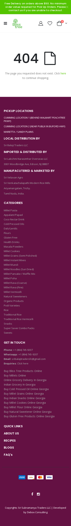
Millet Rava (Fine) (13, 287)
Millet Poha (10, 278)
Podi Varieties (12, 305)
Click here (23, 363)
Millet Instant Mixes (15, 260)
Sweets (8, 332)
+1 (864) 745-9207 (23, 350)
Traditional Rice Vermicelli (18, 319)
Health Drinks (12, 242)
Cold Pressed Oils (14, 224)
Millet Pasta (10, 210)
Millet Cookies (12, 251)
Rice (6, 310)
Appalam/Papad (13, 215)
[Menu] (5, 23)
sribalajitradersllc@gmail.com (28, 359)
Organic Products (14, 301)
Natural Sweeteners (15, 296)
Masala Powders (13, 246)
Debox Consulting (37, 512)
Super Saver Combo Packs (19, 328)
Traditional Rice (13, 314)
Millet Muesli (11, 264)
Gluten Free (10, 237)
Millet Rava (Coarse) (15, 283)
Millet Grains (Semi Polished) (20, 255)
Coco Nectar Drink (14, 219)
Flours (7, 233)
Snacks (8, 323)
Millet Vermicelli (13, 292)
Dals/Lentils (10, 228)
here (63, 73)
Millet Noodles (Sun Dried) (19, 269)
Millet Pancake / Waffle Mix (19, 273)
